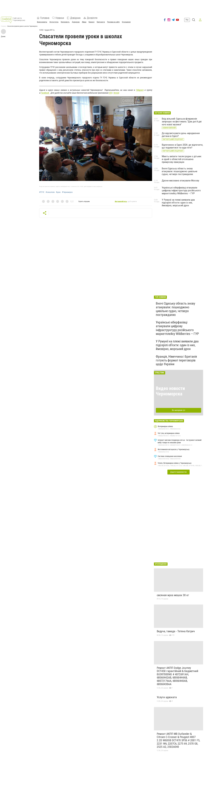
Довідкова (76, 22)
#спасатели (50, 192)
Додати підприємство (178, 472)
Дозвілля (92, 18)
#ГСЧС (41, 192)
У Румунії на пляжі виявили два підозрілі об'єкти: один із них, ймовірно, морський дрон (178, 202)
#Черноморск (67, 192)
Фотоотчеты (53, 22)
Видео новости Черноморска (170, 391)
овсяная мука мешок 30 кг (173, 595)
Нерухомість (65, 22)
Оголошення (126, 22)
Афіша (84, 22)
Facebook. (45, 93)
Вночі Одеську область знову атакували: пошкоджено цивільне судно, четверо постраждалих (179, 171)
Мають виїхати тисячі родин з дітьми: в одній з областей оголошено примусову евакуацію (182, 159)
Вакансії (91, 22)
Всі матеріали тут (178, 410)
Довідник (75, 18)
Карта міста (101, 22)
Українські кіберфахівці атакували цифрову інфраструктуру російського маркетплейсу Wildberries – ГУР (181, 190)
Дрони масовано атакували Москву (180, 180)
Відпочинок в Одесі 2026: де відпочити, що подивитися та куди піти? (182, 146)
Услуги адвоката (167, 697)
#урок (58, 192)
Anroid (116, 93)
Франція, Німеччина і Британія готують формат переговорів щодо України (176, 360)
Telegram (140, 90)
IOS (110, 93)
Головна (44, 18)
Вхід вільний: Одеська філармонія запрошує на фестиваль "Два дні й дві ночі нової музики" (182, 121)
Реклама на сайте (113, 22)
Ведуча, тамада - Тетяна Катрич (176, 631)
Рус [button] (187, 20)
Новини (59, 18)
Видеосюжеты (42, 22)
